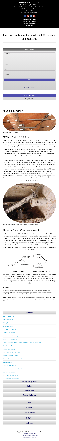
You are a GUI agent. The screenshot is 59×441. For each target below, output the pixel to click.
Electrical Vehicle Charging (11, 339)
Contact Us (29, 417)
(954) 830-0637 (29, 99)
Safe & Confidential (30, 87)
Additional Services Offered (11, 378)
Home (29, 402)
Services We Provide (9, 316)
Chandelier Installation (9, 329)
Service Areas (29, 390)
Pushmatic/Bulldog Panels (10, 355)
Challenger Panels (8, 326)
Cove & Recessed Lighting (10, 336)
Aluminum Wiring (8, 319)
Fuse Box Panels (7, 346)
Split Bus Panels (7, 362)
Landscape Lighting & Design (11, 352)
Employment (29, 423)
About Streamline (29, 412)
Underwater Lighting (9, 372)
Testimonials (29, 407)
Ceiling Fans (6, 323)
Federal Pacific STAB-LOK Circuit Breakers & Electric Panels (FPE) (22, 342)
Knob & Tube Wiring (9, 349)
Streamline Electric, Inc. (29, 2)
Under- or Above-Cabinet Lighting (13, 368)
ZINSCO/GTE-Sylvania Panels (11, 375)
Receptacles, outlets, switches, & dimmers (15, 359)
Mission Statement (29, 394)
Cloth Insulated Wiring (9, 332)
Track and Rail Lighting (10, 365)
